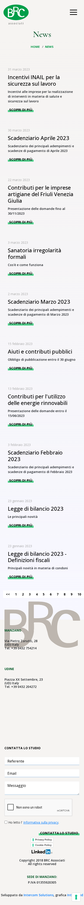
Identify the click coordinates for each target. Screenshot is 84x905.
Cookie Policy (43, 845)
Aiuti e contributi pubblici (40, 351)
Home (35, 47)
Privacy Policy (43, 839)
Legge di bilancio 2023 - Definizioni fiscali (37, 557)
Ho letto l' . (33, 822)
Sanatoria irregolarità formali (34, 253)
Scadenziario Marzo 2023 (39, 301)
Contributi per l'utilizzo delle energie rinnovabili (37, 400)
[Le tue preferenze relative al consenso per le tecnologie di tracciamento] (76, 897)
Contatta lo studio (59, 833)
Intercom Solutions (39, 895)
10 (79, 594)
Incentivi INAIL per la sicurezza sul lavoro (34, 80)
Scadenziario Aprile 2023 (38, 138)
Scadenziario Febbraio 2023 (35, 456)
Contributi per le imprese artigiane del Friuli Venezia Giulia (40, 194)
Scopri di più (20, 109)
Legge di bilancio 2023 (35, 508)
